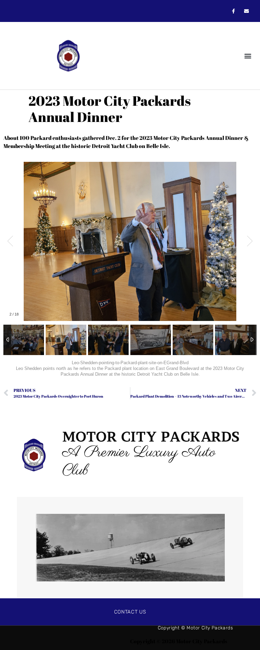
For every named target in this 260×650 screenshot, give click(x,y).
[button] (247, 55)
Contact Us (130, 612)
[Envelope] (246, 11)
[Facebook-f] (233, 11)
